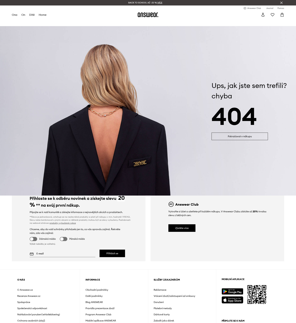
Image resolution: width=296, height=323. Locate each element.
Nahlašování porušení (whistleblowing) (38, 314)
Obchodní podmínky (96, 289)
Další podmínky (94, 296)
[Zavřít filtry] (281, 2)
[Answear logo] (148, 14)
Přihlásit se (112, 253)
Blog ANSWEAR (94, 302)
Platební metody (163, 308)
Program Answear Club (98, 314)
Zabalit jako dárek (164, 320)
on (23, 14)
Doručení (159, 302)
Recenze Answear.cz (28, 296)
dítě (32, 14)
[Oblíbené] (272, 15)
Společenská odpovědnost (32, 308)
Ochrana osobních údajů (31, 320)
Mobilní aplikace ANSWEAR (100, 320)
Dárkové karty (162, 314)
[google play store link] (232, 291)
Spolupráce (23, 302)
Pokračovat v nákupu (240, 136)
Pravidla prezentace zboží (99, 308)
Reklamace (160, 289)
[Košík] (282, 15)
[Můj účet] (263, 15)
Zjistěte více (182, 228)
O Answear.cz (25, 289)
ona (14, 14)
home (42, 14)
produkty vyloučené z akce (63, 223)
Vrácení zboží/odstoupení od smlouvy (174, 296)
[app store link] (232, 299)
